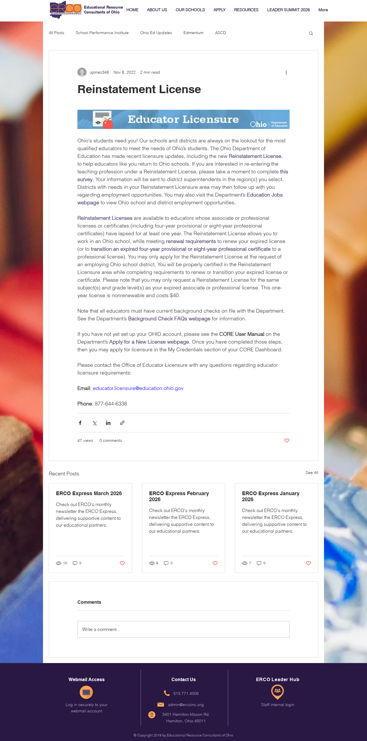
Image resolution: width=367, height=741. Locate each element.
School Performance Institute (102, 32)
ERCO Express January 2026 (271, 496)
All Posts (56, 32)
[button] (311, 33)
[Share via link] (122, 423)
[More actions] (286, 72)
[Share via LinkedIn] (108, 423)
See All (312, 472)
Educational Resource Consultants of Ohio (103, 9)
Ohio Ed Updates (156, 32)
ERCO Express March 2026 (89, 493)
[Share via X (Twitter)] (94, 423)
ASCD (220, 32)
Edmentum (194, 32)
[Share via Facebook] (80, 423)
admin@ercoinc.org (186, 704)
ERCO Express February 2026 (179, 496)
